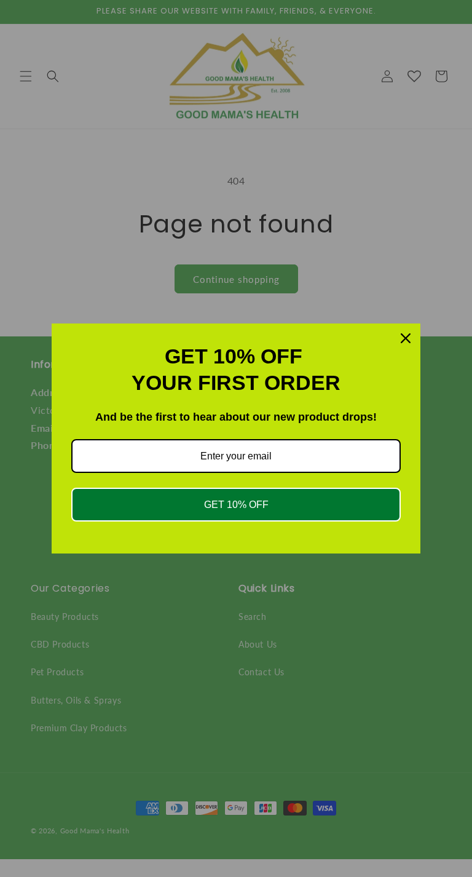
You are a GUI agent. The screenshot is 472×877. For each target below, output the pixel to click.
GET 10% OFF (236, 504)
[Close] (405, 338)
